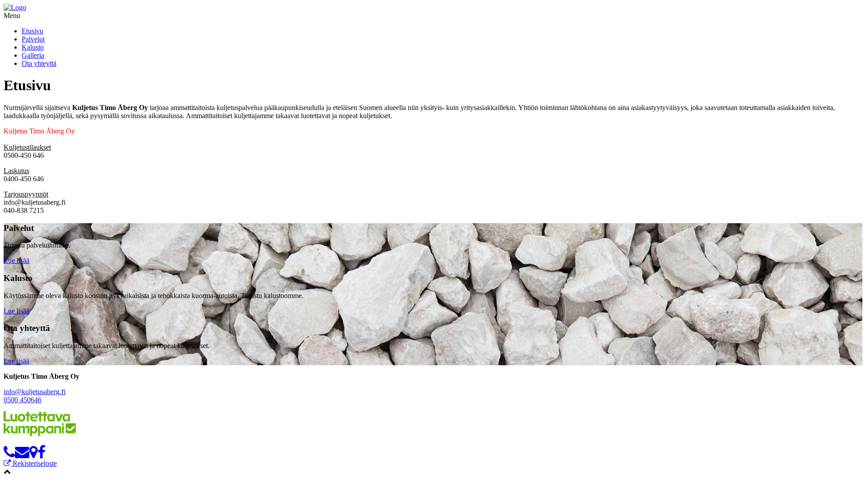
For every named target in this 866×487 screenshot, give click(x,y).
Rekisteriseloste (34, 463)
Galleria (33, 55)
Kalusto (33, 47)
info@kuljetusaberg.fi (34, 391)
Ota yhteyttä (39, 63)
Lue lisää (16, 260)
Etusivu (32, 31)
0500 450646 (22, 400)
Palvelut (33, 39)
